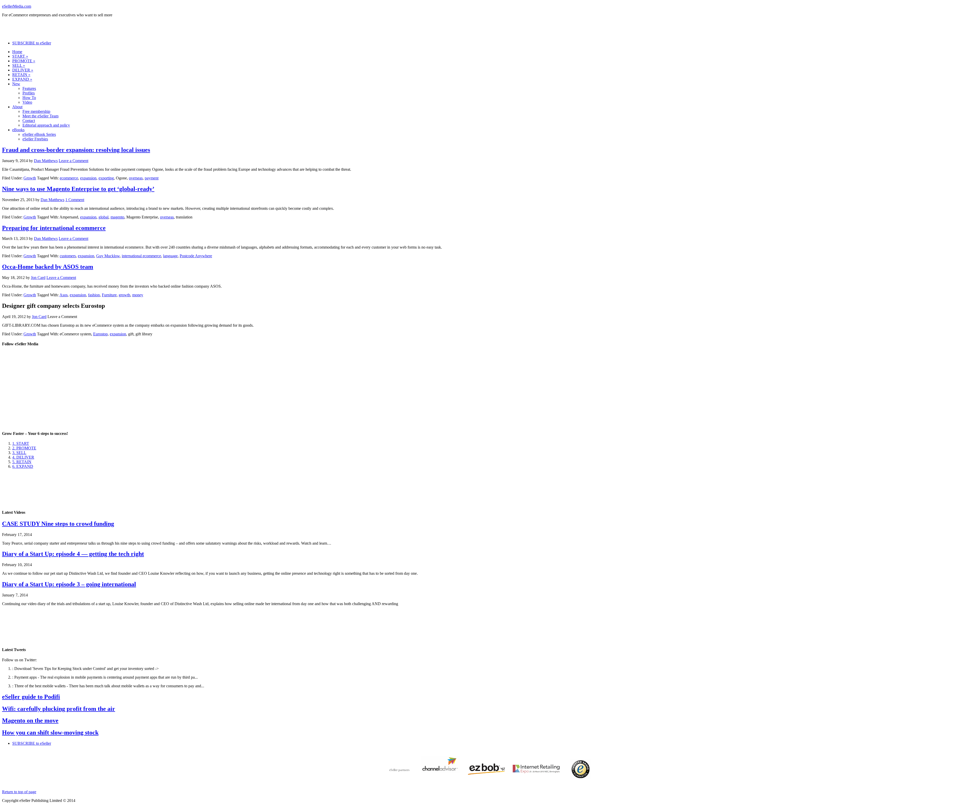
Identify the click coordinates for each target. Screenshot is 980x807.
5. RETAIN (21, 462)
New (16, 84)
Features (29, 88)
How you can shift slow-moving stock (50, 732)
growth (124, 295)
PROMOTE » (23, 61)
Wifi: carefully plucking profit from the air (58, 708)
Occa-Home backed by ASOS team (47, 266)
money (137, 295)
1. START (20, 443)
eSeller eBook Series (39, 134)
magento (117, 217)
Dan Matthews (46, 160)
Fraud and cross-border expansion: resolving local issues (76, 149)
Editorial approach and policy (46, 125)
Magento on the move (30, 720)
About (17, 107)
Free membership (36, 111)
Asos (63, 295)
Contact (28, 120)
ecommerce (69, 178)
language (170, 256)
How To (29, 97)
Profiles (28, 93)
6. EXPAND (22, 466)
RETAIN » (21, 74)
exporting (106, 178)
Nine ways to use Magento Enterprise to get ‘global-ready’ (78, 189)
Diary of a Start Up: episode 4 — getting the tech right (73, 554)
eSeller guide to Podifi (31, 696)
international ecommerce (141, 256)
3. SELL (19, 452)
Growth (29, 178)
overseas (136, 178)
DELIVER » (22, 70)
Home (17, 52)
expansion (88, 178)
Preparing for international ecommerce (54, 228)
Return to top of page (19, 792)
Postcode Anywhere (196, 256)
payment (151, 178)
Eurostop (100, 334)
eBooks (18, 130)
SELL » (18, 65)
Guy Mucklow (108, 256)
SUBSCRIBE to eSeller (31, 43)
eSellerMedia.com (16, 6)
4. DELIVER (23, 457)
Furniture (109, 295)
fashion (94, 295)
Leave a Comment (73, 160)
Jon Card (38, 277)
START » (20, 56)
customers (68, 256)
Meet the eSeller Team (40, 116)
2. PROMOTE (24, 448)
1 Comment (74, 200)
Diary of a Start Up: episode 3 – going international (69, 584)
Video (27, 102)
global (103, 217)
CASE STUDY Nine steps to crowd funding (58, 523)
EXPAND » (22, 79)
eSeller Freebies (35, 139)
